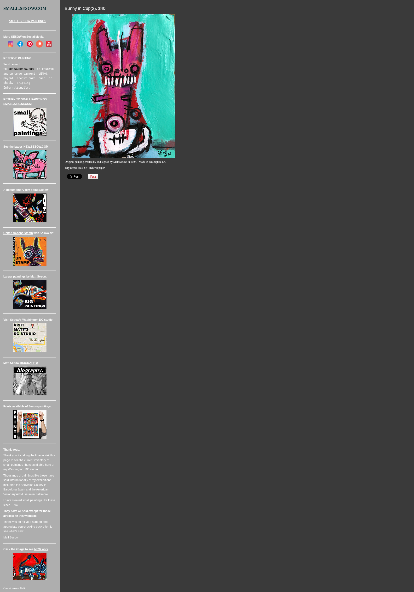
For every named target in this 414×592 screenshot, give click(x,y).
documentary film (18, 190)
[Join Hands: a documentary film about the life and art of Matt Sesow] (29, 221)
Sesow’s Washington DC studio (31, 319)
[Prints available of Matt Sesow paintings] (29, 438)
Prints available (13, 406)
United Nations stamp (18, 233)
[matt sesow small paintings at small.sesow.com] (29, 135)
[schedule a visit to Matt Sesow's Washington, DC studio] (29, 351)
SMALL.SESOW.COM (17, 104)
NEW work (41, 549)
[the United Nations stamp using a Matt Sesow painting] (29, 264)
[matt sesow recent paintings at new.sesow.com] (29, 178)
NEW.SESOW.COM (35, 146)
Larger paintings (14, 276)
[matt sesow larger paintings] (29, 308)
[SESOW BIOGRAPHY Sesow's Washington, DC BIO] (29, 394)
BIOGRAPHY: (29, 363)
